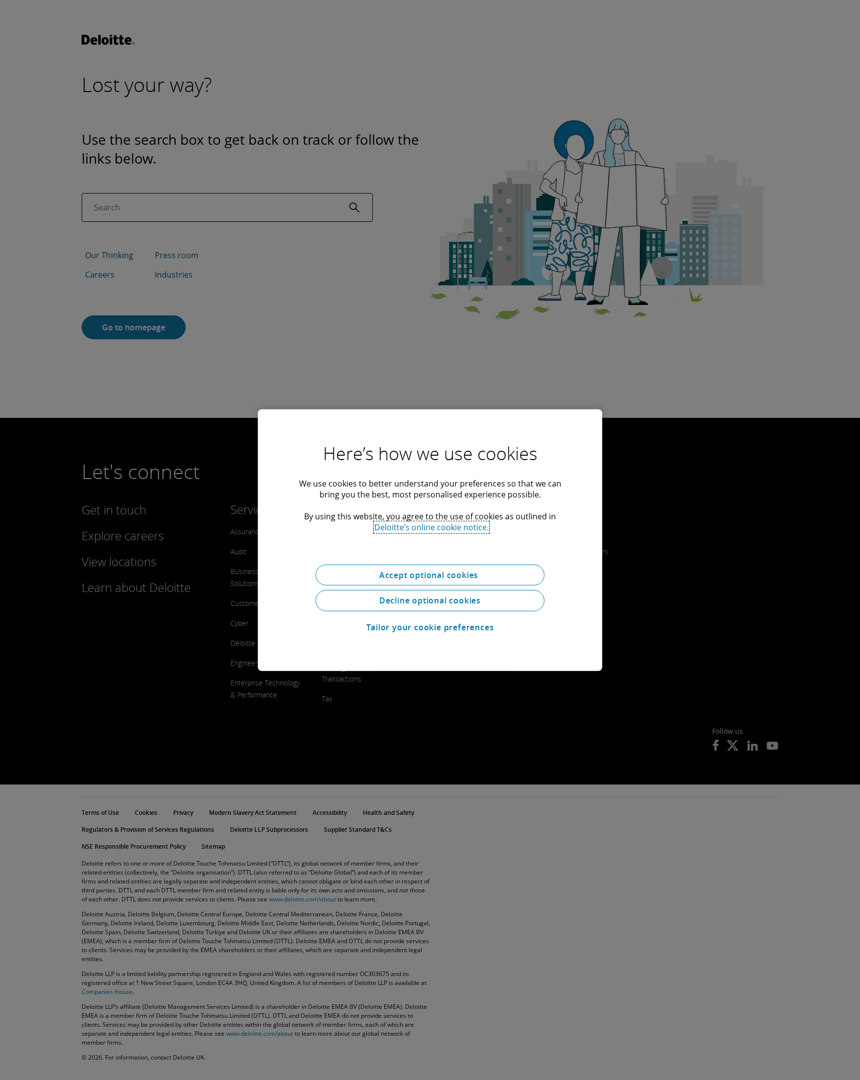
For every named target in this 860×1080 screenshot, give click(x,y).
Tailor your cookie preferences (430, 627)
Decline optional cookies (430, 600)
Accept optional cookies (430, 574)
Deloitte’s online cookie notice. (431, 526)
